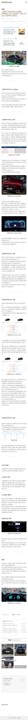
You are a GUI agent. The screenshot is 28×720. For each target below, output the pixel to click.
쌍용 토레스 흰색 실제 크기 (7, 623)
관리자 (19, 718)
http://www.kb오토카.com (10, 27)
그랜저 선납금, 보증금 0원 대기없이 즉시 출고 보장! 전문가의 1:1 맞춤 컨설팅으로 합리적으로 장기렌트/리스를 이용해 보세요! (9, 44)
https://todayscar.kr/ (8, 38)
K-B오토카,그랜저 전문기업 (8, 30)
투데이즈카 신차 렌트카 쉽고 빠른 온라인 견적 (9, 41)
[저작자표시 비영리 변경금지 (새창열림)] (19, 614)
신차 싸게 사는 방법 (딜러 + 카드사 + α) (10, 632)
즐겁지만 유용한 (6, 681)
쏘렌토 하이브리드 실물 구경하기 (8, 628)
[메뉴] (26, 2)
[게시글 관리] (8, 615)
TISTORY (14, 718)
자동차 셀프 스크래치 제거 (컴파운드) (9, 630)
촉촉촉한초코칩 (7, 2)
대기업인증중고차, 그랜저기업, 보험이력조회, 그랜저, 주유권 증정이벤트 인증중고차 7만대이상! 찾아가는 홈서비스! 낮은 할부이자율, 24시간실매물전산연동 (9, 32)
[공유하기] (6, 615)
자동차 (4, 621)
